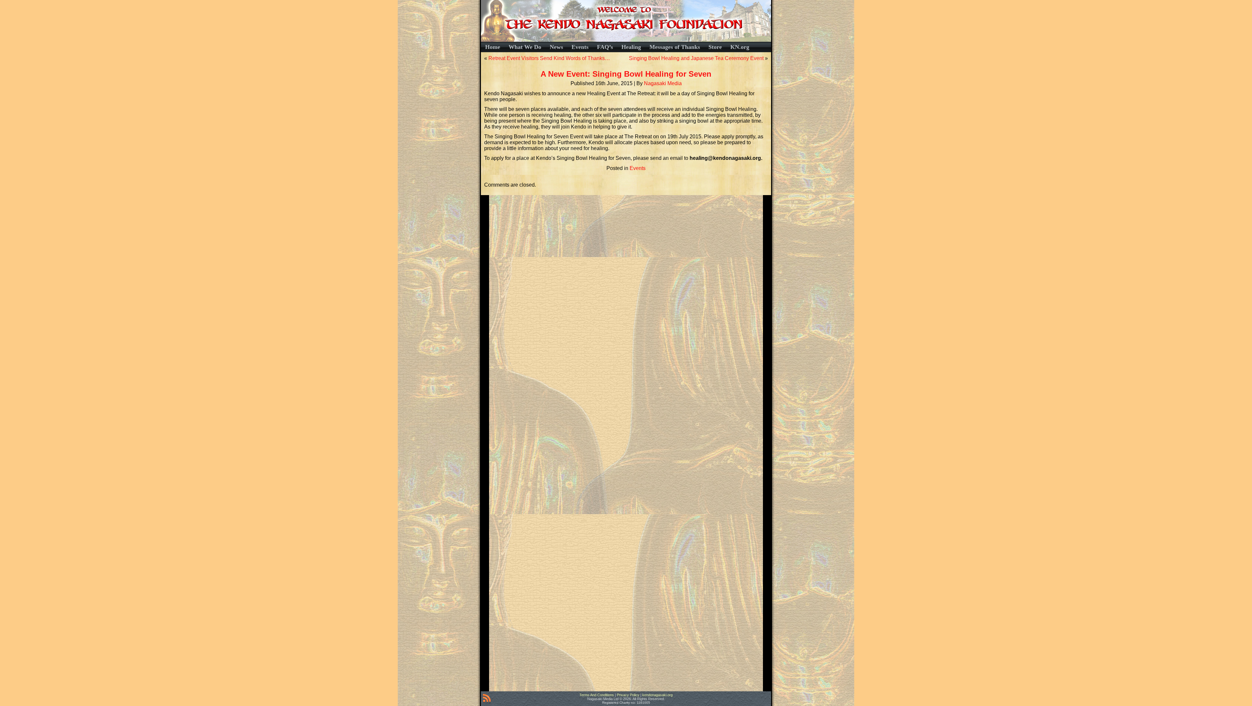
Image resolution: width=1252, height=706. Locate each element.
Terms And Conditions (596, 695)
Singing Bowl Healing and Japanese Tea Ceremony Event (696, 58)
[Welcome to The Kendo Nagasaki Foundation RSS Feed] (487, 699)
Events (638, 168)
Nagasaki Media (663, 83)
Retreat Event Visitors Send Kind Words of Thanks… (549, 58)
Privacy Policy (628, 695)
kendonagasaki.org (657, 695)
